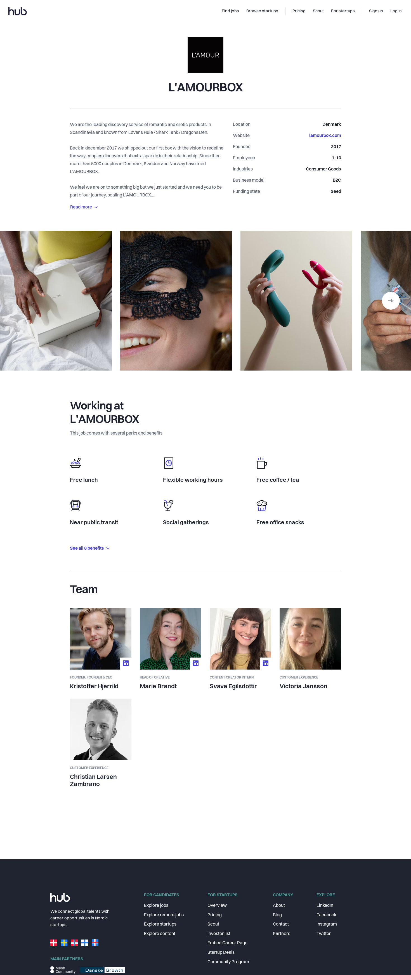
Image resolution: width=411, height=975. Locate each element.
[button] (391, 301)
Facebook (326, 915)
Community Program (228, 962)
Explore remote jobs (164, 915)
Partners (281, 934)
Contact (281, 924)
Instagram (326, 924)
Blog (277, 915)
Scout (213, 924)
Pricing (214, 915)
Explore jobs (156, 905)
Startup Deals (221, 952)
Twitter (323, 934)
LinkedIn (324, 905)
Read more (81, 207)
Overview (217, 905)
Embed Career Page (227, 943)
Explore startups (160, 924)
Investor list (218, 934)
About (279, 905)
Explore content (159, 934)
